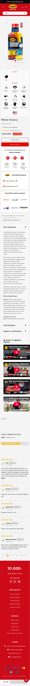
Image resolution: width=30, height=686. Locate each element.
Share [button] (4, 419)
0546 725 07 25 (16, 653)
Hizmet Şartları (15, 630)
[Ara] (24, 13)
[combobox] (13, 13)
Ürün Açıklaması (15, 227)
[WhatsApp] (26, 680)
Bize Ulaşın (15, 626)
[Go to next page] (25, 555)
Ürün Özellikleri (15, 325)
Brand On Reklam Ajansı (18, 682)
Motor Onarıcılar (15, 594)
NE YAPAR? (15, 83)
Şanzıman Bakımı (15, 597)
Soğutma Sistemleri (15, 604)
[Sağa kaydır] (18, 66)
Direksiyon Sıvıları (15, 607)
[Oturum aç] (22, 7)
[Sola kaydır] (11, 66)
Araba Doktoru (15, 620)
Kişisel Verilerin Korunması (15, 633)
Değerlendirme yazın (11, 443)
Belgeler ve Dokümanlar (15, 331)
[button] (3, 7)
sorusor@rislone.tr (16, 657)
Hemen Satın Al (15, 144)
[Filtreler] (23, 443)
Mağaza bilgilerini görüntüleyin (11, 220)
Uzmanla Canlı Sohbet (16, 649)
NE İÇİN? (15, 72)
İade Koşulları (15, 623)
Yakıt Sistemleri (14, 600)
